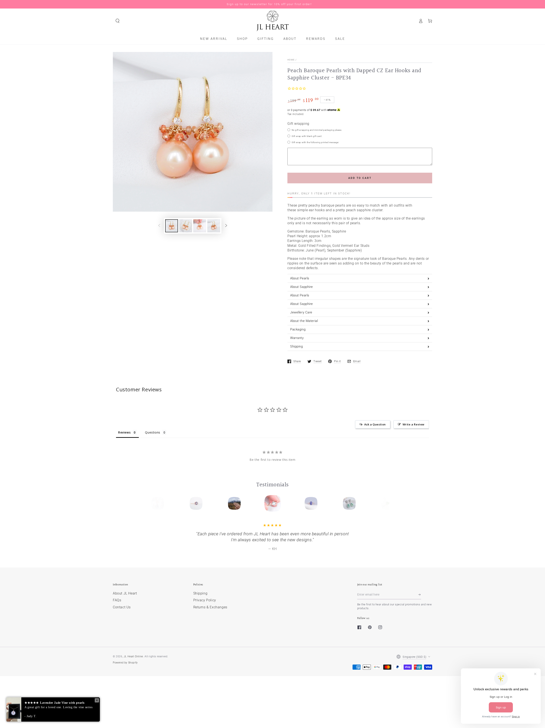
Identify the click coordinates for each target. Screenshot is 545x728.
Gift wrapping (298, 124)
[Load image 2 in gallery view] (185, 225)
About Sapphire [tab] (301, 287)
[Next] (386, 503)
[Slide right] (226, 225)
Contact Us (122, 607)
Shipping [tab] (296, 346)
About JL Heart (125, 593)
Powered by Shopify (125, 662)
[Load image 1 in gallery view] (171, 225)
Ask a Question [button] (375, 424)
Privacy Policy (204, 600)
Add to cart (359, 178)
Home (291, 60)
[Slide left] (159, 225)
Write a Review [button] (414, 424)
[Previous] (159, 503)
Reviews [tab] (124, 432)
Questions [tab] (152, 432)
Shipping (200, 593)
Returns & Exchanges (210, 607)
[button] (117, 21)
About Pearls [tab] (299, 278)
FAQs (117, 600)
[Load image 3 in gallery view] (199, 225)
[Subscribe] (419, 594)
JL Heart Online (133, 656)
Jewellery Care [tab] (301, 312)
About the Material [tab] (304, 321)
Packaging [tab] (297, 329)
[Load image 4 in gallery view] (213, 225)
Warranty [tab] (297, 338)
